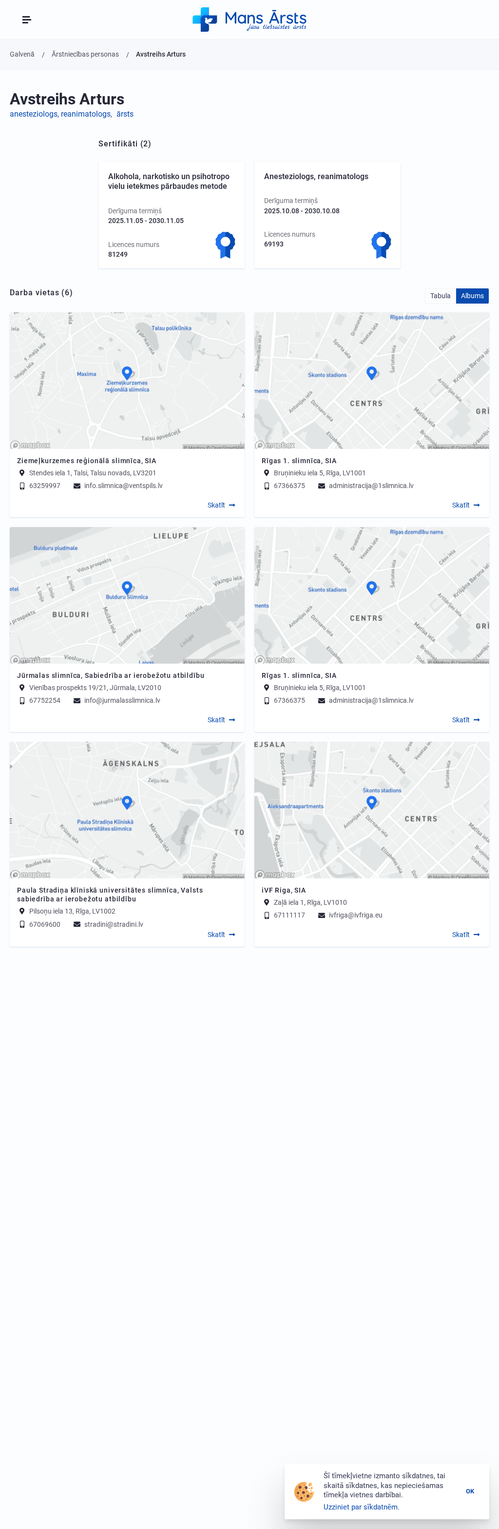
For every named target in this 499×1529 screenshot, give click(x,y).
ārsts (125, 114)
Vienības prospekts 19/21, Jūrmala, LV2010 (95, 687)
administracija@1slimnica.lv (370, 485)
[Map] (127, 380)
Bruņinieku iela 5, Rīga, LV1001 (320, 472)
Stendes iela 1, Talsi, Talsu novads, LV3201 (92, 472)
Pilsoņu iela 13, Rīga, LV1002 (72, 911)
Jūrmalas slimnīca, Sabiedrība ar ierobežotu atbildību (111, 675)
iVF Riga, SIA (284, 890)
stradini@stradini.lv (113, 924)
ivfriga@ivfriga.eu (355, 915)
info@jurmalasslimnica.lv (121, 700)
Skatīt (216, 505)
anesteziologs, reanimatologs (60, 114)
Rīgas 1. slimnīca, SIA (299, 461)
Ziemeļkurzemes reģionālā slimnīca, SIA (86, 461)
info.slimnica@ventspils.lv (123, 485)
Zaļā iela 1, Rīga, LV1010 (310, 902)
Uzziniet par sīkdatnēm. (362, 1507)
